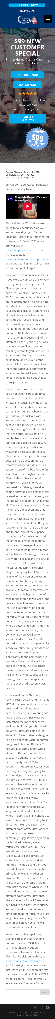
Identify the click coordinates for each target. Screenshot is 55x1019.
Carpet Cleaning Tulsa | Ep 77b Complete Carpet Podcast (23, 173)
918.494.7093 (26, 11)
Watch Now (27, 85)
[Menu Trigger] (48, 19)
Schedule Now (27, 5)
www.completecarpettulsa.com (25, 961)
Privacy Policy (32, 1015)
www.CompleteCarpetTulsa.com (25, 250)
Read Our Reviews (28, 118)
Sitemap (20, 1015)
